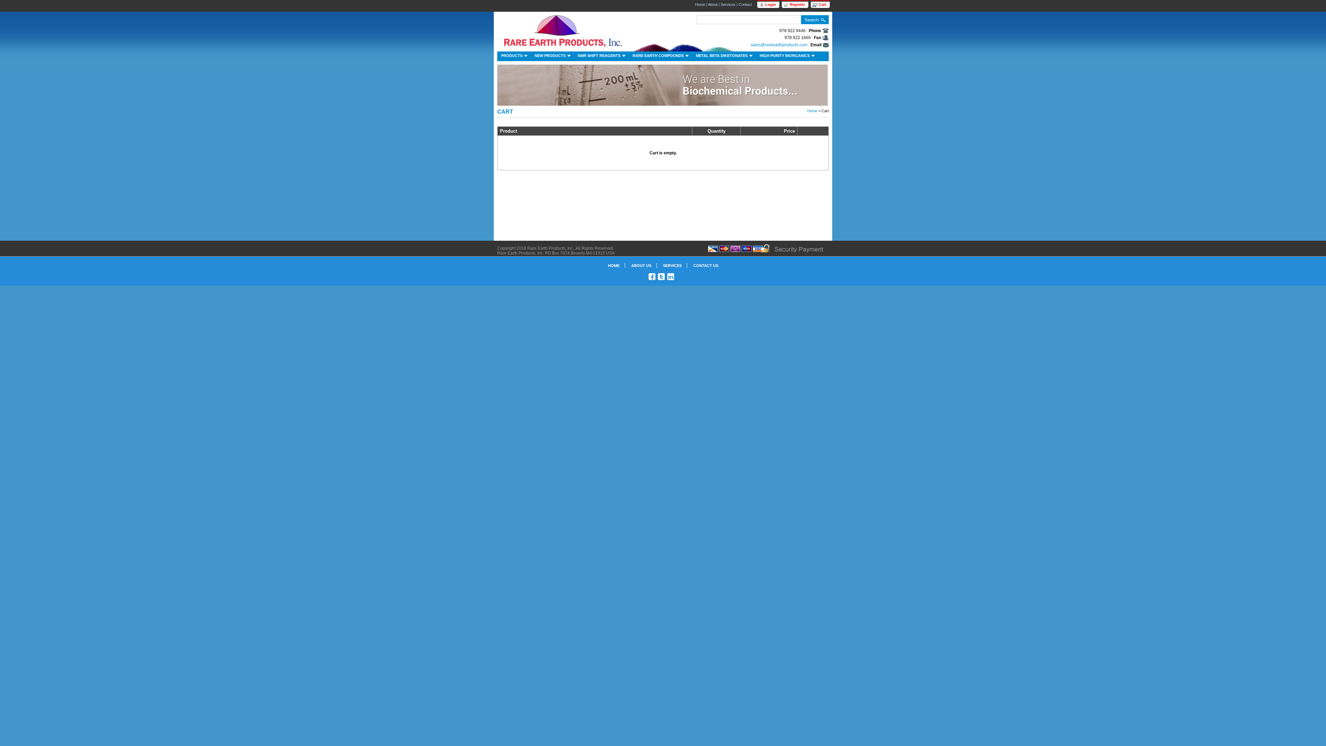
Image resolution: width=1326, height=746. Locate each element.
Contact (745, 4)
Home (700, 4)
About (713, 4)
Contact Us (705, 266)
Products (511, 56)
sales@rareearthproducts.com (779, 44)
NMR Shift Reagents (599, 56)
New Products (550, 56)
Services (728, 4)
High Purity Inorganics (785, 56)
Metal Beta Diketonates (722, 56)
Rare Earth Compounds (658, 56)
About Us (641, 266)
